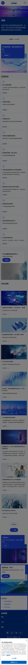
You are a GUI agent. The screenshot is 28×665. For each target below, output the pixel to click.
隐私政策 (8, 655)
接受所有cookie (14, 662)
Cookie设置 (14, 658)
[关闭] (26, 640)
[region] (14, 651)
